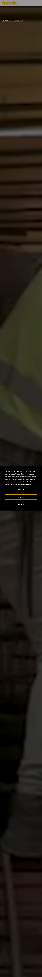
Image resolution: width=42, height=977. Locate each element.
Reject (21, 504)
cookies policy (26, 485)
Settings (21, 497)
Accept (21, 490)
